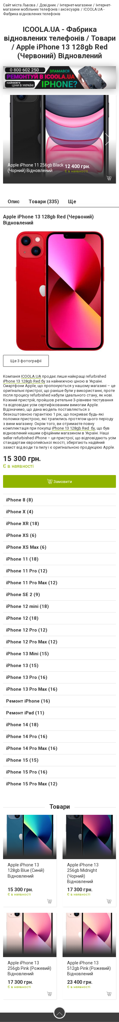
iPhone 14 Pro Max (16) (31, 748)
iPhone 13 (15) (22, 665)
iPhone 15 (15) (22, 760)
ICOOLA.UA (31, 376)
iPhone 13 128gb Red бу (24, 381)
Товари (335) (44, 201)
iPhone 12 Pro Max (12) (31, 642)
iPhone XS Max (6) (26, 547)
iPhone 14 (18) (22, 724)
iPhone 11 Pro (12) (26, 571)
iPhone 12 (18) (22, 618)
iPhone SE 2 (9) (23, 594)
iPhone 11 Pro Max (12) (31, 582)
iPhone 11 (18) (22, 559)
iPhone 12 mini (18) (27, 606)
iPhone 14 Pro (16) (26, 736)
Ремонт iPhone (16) (28, 701)
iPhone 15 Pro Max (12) (31, 784)
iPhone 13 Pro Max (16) (31, 689)
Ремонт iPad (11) (25, 713)
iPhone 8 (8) (19, 500)
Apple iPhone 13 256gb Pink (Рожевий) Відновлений (29, 968)
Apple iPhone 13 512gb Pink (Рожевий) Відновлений (89, 968)
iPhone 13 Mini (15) (27, 653)
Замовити (62, 482)
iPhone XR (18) (22, 523)
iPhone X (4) (19, 511)
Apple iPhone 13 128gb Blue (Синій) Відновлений (26, 870)
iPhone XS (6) (21, 535)
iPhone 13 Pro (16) (26, 677)
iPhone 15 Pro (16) (26, 772)
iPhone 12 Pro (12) (26, 630)
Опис (14, 201)
